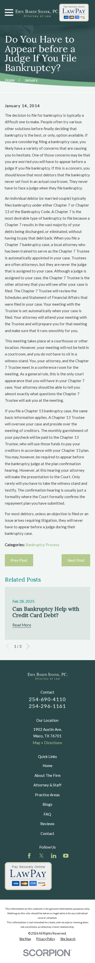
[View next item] (28, 646)
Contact (47, 833)
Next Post (76, 560)
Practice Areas (47, 794)
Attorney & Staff (47, 785)
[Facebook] (29, 855)
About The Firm (47, 775)
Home (47, 765)
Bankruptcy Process (42, 544)
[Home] (37, 12)
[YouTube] (65, 855)
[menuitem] (25, 939)
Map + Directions (47, 742)
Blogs (47, 804)
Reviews (47, 823)
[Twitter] (41, 855)
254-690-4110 (47, 699)
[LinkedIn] (53, 855)
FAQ (47, 814)
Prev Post (18, 560)
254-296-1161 (47, 706)
